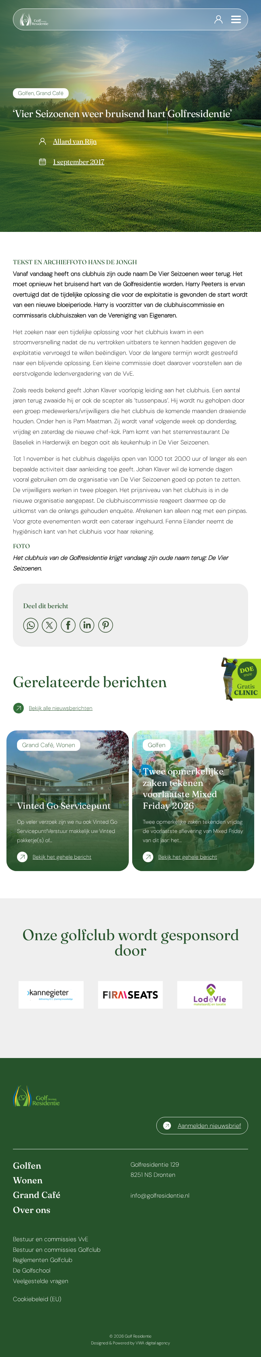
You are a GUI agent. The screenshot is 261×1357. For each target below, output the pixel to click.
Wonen (65, 745)
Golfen (26, 93)
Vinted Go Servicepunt (64, 805)
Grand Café (50, 93)
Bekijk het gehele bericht (62, 857)
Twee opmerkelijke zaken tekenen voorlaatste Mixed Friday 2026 (183, 788)
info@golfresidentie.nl (159, 1196)
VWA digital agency (153, 1343)
